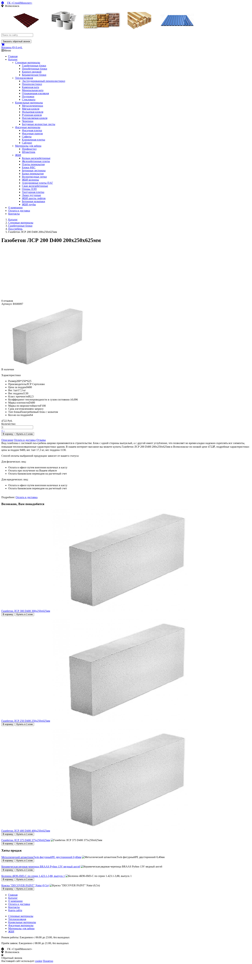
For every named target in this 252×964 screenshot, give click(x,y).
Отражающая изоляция (35, 93)
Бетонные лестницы (34, 170)
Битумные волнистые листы (38, 124)
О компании (15, 207)
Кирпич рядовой (31, 71)
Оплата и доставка (19, 210)
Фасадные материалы (27, 127)
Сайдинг (27, 142)
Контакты (14, 213)
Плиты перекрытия (33, 164)
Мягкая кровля (30, 108)
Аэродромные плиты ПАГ (37, 182)
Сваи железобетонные (35, 185)
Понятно (48, 961)
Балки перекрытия (33, 173)
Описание (7, 440)
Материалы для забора (28, 145)
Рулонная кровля (32, 114)
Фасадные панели (32, 133)
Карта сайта (15, 910)
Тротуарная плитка (33, 192)
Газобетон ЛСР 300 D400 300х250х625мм (25, 610)
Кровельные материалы (29, 102)
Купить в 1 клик (24, 434)
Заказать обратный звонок (16, 41)
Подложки (28, 96)
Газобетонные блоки (34, 65)
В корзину (8, 434)
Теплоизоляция (24, 77)
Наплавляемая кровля (34, 118)
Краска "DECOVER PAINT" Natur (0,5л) (25, 885)
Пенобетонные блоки (34, 68)
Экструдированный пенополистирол (43, 81)
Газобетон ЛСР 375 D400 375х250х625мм (25, 840)
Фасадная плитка (32, 130)
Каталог (13, 59)
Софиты (27, 136)
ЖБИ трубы (29, 204)
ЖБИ (18, 155)
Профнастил (29, 148)
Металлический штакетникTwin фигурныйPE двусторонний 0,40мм (41, 857)
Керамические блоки (34, 74)
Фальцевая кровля (32, 111)
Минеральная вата (32, 90)
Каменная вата (30, 87)
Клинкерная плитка (33, 139)
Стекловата (28, 99)
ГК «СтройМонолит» (19, 2)
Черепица (27, 121)
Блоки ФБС (28, 167)
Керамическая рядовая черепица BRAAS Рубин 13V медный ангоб (40, 866)
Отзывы (41, 440)
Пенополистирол (32, 84)
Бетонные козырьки (33, 201)
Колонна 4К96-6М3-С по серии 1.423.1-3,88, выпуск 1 (33, 876)
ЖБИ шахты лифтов (34, 198)
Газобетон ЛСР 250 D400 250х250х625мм (25, 720)
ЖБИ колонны (30, 179)
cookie (38, 961)
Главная (12, 56)
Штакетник (28, 152)
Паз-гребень (15, 228)
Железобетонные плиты (36, 161)
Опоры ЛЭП (29, 189)
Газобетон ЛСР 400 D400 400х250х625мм (25, 830)
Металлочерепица (32, 105)
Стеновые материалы (27, 62)
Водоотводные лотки (34, 176)
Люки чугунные (31, 195)
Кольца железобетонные (36, 158)
